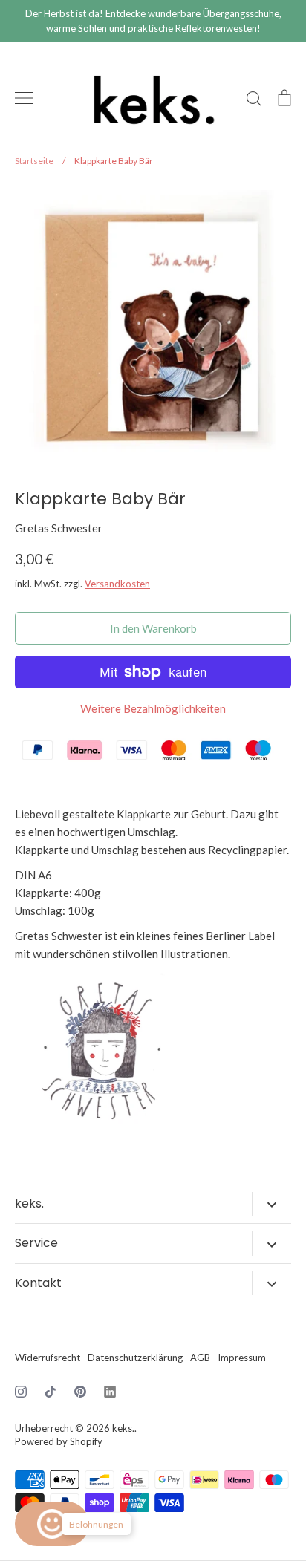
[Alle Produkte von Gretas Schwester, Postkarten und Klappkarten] (103, 1130)
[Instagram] (21, 1392)
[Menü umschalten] (23, 98)
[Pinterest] (80, 1392)
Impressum (242, 1357)
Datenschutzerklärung (135, 1357)
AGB (200, 1357)
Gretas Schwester (58, 528)
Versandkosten (117, 584)
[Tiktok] (50, 1392)
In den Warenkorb (153, 628)
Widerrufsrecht (47, 1357)
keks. (123, 1428)
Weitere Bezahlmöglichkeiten (153, 708)
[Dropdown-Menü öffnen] (271, 1204)
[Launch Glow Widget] (52, 1524)
